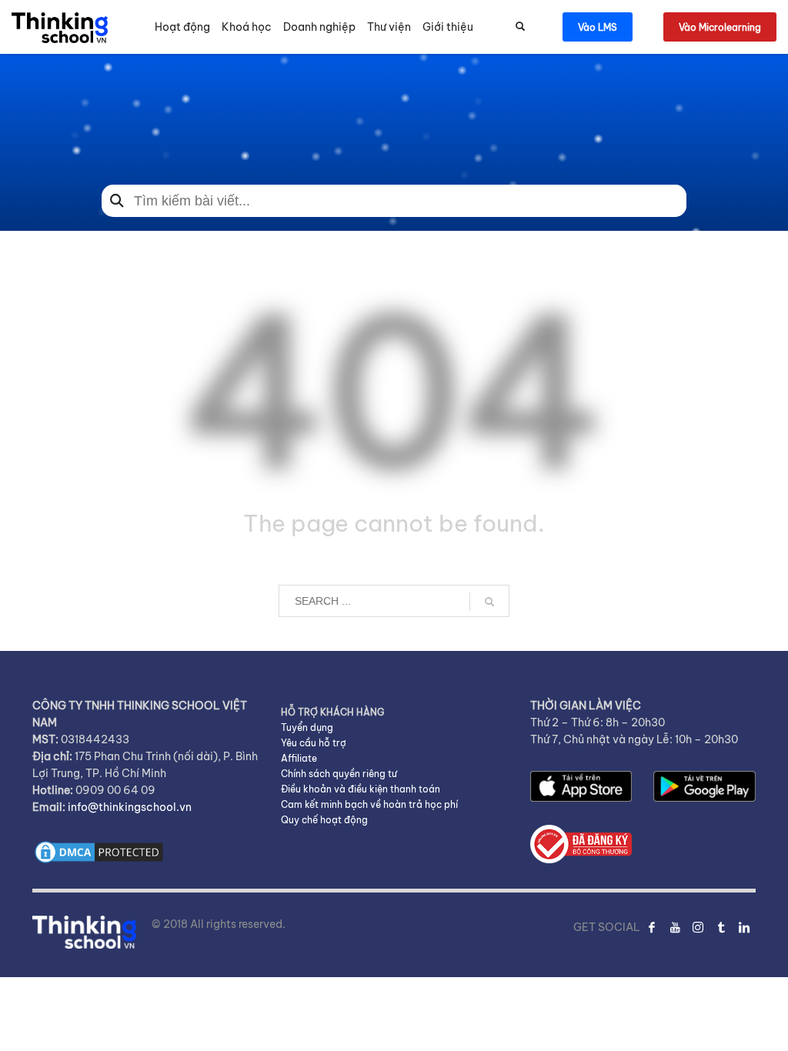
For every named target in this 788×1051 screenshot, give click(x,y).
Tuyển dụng (307, 727)
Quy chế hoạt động (324, 820)
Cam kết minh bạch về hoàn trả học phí (369, 804)
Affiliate (299, 758)
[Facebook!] (651, 927)
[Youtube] (674, 927)
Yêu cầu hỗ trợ (313, 743)
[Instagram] (698, 927)
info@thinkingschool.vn (130, 807)
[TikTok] (721, 927)
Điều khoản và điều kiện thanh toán (360, 789)
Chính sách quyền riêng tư (339, 773)
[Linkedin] (744, 927)
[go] (489, 602)
